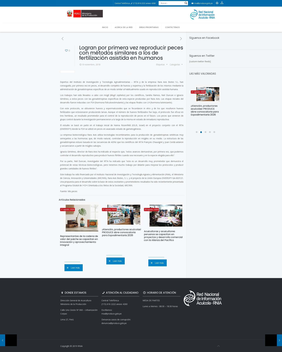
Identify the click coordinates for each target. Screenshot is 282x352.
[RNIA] (141, 15)
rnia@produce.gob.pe (203, 3)
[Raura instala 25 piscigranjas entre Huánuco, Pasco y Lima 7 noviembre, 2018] (8, 340)
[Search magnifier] (186, 3)
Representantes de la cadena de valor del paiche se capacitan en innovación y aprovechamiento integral (79, 240)
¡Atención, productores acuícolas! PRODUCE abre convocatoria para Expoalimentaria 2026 (121, 232)
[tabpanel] (205, 102)
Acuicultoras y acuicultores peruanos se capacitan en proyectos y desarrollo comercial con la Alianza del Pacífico (163, 236)
